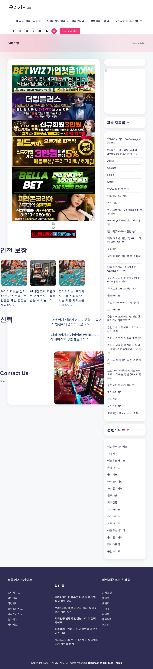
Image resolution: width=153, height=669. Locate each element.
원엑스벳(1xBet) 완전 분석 (122, 288)
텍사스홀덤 (113, 544)
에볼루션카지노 (116, 460)
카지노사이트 (115, 481)
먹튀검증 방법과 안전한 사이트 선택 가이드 (75, 620)
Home (134, 43)
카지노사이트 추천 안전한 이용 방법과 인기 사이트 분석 (76, 641)
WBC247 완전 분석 (118, 188)
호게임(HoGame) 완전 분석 (122, 413)
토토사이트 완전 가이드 (120, 385)
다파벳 (106, 608)
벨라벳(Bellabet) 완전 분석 (122, 231)
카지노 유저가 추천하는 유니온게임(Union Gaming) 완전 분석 (124, 349)
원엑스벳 (112, 495)
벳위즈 (106, 603)
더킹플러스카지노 (117, 195)
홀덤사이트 (113, 551)
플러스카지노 (115, 406)
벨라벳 (106, 598)
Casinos (111, 167)
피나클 (106, 614)
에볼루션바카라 (116, 530)
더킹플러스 (13, 603)
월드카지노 (113, 295)
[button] (70, 31)
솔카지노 (112, 249)
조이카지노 (113, 309)
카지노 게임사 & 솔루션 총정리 (124, 338)
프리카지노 (113, 399)
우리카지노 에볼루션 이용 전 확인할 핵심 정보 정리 (75, 599)
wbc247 (106, 624)
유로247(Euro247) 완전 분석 (123, 302)
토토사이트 (113, 523)
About (110, 160)
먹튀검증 (112, 502)
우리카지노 (20, 7)
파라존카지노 (115, 392)
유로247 (106, 619)
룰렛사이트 (113, 467)
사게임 (111, 453)
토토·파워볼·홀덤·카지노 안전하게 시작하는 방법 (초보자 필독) (124, 374)
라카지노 (112, 202)
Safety (110, 181)
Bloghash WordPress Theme (105, 662)
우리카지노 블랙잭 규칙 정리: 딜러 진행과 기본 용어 (76, 609)
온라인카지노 (115, 537)
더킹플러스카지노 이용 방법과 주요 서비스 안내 (76, 631)
